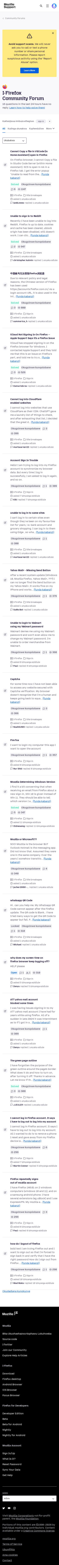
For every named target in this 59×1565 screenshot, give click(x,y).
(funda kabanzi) (39, 235)
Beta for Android (12, 1424)
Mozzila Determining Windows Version (32, 781)
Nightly (6, 1429)
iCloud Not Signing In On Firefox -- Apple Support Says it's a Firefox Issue (32, 336)
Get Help (7, 1475)
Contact (7, 1560)
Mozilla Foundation (27, 1518)
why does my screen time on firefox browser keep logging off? (29, 959)
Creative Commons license (38, 1530)
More (49, 128)
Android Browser (12, 1384)
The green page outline (23, 1060)
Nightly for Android (13, 1435)
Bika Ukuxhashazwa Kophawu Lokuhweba (26, 1333)
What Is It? (8, 1458)
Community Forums (15, 18)
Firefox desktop (11, 1379)
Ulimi (5, 1493)
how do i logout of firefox (25, 1243)
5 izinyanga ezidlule (38, 986)
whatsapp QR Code (21, 900)
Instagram (14, 1508)
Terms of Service (12, 1544)
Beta (5, 1418)
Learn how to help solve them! (27, 107)
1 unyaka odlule (41, 203)
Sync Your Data (11, 1469)
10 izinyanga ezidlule (43, 1283)
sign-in (41, 121)
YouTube (9, 1508)
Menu (47, 5)
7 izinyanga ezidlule (36, 499)
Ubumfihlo (8, 1549)
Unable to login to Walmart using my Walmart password (26, 624)
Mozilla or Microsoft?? (23, 839)
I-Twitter (7, 1344)
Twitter (3, 1508)
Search (41, 5)
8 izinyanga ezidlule (37, 666)
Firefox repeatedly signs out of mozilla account (24, 1181)
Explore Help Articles (14, 1355)
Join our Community (14, 1350)
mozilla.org (9, 1538)
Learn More (29, 70)
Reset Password (11, 1464)
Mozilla (10, 1314)
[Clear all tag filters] (50, 121)
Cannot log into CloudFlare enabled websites (25, 401)
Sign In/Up (8, 1453)
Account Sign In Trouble (24, 460)
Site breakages (34, 195)
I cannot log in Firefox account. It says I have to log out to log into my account (33, 1120)
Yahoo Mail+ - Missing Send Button (30, 570)
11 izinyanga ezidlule (44, 826)
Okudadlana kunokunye (16, 1291)
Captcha (15, 679)
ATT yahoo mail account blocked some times (24, 1001)
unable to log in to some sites (27, 512)
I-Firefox (17, 195)
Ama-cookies (10, 1555)
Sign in (29, 314)
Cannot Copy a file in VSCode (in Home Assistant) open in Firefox (29, 153)
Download (8, 1373)
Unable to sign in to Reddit (25, 216)
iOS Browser (9, 1389)
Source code (9, 1339)
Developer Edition (13, 1413)
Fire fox (14, 740)
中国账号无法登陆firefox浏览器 (27, 273)
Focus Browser (11, 1395)
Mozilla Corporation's (21, 1515)
